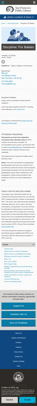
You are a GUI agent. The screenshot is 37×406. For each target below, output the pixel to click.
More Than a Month (10, 261)
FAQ (18, 366)
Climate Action (8, 249)
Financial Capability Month (12, 281)
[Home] (18, 9)
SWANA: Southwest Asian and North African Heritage (18, 267)
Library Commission (18, 338)
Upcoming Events (13, 23)
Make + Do (7, 259)
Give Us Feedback (18, 323)
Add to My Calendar (3, 62)
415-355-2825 (7, 81)
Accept (27, 400)
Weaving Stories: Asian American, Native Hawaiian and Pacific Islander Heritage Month (18, 271)
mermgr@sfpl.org (8, 83)
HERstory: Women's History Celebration (17, 256)
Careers (18, 347)
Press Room (18, 352)
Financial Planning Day (11, 279)
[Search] (34, 2)
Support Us (18, 306)
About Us (18, 333)
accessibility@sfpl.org (15, 147)
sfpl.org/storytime (19, 109)
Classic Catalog (18, 361)
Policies (18, 342)
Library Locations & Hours (19, 17)
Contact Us (19, 356)
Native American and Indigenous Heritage (17, 254)
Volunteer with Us (18, 314)
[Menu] (2, 2)
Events (5, 245)
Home (3, 23)
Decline (9, 400)
